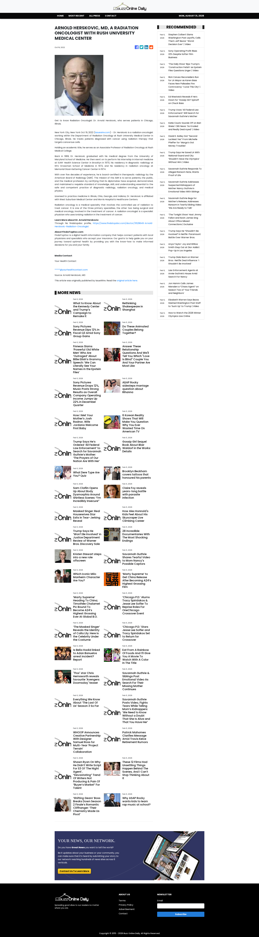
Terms (122, 900)
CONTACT (110, 15)
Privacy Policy (126, 904)
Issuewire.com (102, 132)
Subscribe (180, 914)
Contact (123, 913)
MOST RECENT (76, 15)
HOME (60, 15)
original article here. (127, 280)
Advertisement (127, 909)
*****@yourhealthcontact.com (71, 269)
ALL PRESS (94, 15)
